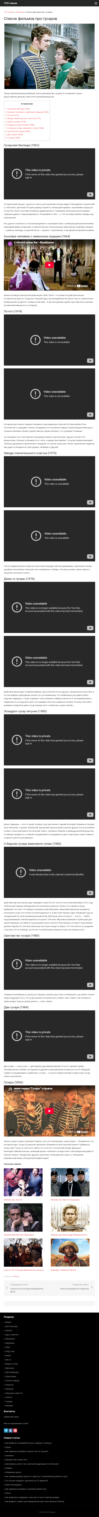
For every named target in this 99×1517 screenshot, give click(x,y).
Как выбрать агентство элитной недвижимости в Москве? (32, 1464)
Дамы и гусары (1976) (15, 121)
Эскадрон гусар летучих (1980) (19, 125)
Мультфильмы (12, 1372)
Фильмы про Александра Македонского (69, 1235)
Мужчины (9, 1368)
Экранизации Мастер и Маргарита (19, 1235)
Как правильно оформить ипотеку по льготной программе (32, 1497)
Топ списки (9, 12)
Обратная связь (11, 1416)
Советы (8, 1397)
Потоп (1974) (12, 115)
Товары (8, 1401)
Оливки (8, 1468)
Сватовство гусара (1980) (17, 131)
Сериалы (9, 1388)
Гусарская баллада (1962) (17, 109)
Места (8, 1359)
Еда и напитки (11, 1334)
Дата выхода (11, 1326)
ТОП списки (10, 3)
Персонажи (10, 1376)
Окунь (8, 1447)
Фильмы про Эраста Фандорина (65, 1200)
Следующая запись (74, 1286)
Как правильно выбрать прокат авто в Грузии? (26, 1451)
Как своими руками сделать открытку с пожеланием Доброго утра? (36, 1476)
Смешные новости (13, 1393)
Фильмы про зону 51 (13, 1200)
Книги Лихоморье (13, 1484)
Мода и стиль (11, 1363)
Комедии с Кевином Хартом (63, 1270)
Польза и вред (12, 1380)
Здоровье (10, 1343)
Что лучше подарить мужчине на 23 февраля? (26, 1480)
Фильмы (20, 12)
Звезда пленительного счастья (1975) (23, 118)
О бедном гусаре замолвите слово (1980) (24, 128)
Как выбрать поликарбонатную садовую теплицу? (28, 1443)
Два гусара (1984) (14, 134)
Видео (8, 1322)
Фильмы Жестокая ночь (16, 1459)
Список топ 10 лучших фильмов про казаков (24, 1270)
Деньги (8, 1330)
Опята (8, 1493)
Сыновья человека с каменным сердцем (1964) (27, 112)
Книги (8, 1355)
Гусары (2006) (12, 137)
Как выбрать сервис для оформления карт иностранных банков (34, 1501)
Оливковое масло (13, 1472)
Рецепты (9, 1384)
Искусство (10, 1351)
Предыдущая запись (26, 1288)
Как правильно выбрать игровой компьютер (25, 1489)
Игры (7, 1347)
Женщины (10, 1338)
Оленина (9, 1455)
